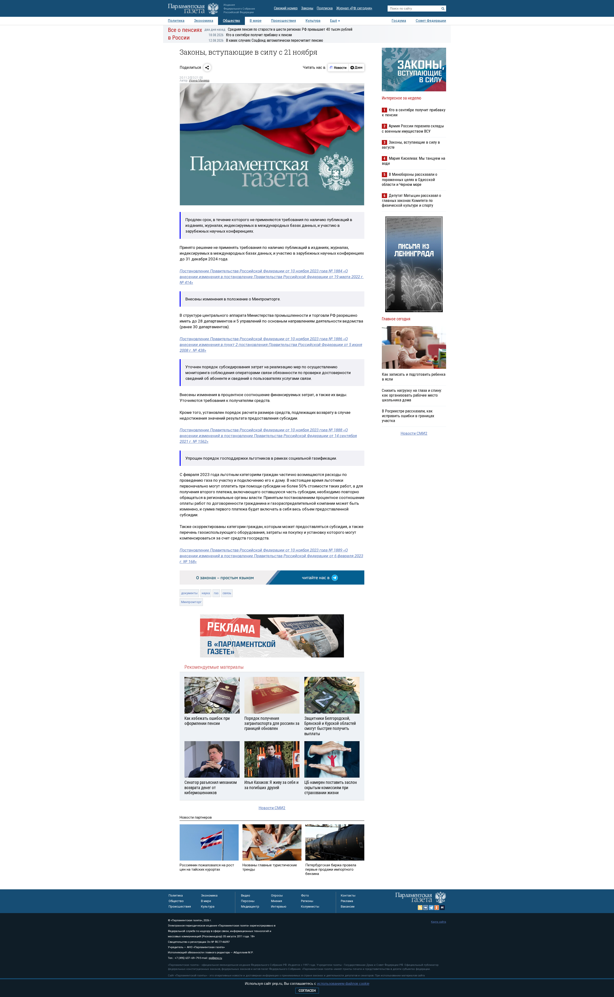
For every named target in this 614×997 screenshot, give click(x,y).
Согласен (307, 990)
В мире (255, 21)
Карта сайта (438, 921)
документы (189, 593)
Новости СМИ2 (272, 808)
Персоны (247, 901)
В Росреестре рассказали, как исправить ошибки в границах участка (408, 416)
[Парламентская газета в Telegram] (431, 907)
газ (216, 593)
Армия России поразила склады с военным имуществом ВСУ (413, 128)
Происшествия (283, 21)
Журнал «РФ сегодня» (354, 8)
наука (206, 593)
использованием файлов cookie (343, 983)
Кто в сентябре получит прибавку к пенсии (250, 35)
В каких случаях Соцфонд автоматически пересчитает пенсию (266, 40)
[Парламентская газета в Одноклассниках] (436, 907)
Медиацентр (250, 906)
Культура (313, 21)
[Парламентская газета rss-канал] (420, 907)
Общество (231, 21)
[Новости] (338, 67)
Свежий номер (286, 8)
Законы (307, 8)
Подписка (325, 8)
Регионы (307, 901)
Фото (305, 895)
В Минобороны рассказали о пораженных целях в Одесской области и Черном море (409, 179)
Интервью (278, 906)
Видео (245, 895)
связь (227, 593)
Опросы (277, 895)
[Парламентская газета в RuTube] (442, 907)
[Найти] (443, 9)
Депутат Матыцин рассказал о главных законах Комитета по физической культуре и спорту (411, 200)
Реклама (347, 901)
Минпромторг (191, 602)
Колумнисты (310, 906)
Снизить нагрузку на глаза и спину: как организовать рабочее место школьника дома (412, 395)
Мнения (276, 901)
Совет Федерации (431, 21)
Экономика (203, 21)
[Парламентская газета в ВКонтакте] (425, 907)
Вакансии (347, 906)
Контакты (348, 895)
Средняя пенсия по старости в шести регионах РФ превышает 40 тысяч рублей (278, 29)
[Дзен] (356, 67)
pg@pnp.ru (215, 958)
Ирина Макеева (199, 80)
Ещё (333, 21)
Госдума (399, 21)
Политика (176, 21)
